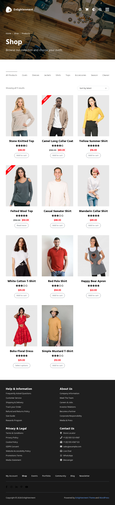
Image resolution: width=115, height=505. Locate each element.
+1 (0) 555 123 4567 (71, 437)
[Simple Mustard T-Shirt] (57, 325)
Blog (73, 476)
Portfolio (46, 476)
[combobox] (93, 88)
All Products (11, 75)
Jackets (47, 75)
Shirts (58, 75)
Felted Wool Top (21, 211)
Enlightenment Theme (85, 498)
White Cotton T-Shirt (21, 281)
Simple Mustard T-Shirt (57, 351)
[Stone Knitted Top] (21, 115)
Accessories (80, 75)
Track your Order (13, 407)
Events (34, 476)
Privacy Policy (12, 437)
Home (8, 33)
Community (60, 476)
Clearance (107, 75)
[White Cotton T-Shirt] (21, 255)
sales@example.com (72, 446)
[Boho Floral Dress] (21, 325)
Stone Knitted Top (21, 141)
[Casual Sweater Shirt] (57, 185)
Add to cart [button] (21, 155)
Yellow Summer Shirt (93, 141)
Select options (21, 365)
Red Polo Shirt (57, 281)
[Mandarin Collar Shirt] (93, 185)
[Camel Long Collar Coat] (57, 115)
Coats (24, 75)
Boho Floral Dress (21, 351)
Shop (16, 33)
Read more (21, 225)
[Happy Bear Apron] (93, 255)
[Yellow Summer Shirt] (93, 115)
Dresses (35, 75)
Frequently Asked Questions (18, 393)
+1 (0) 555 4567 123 (71, 442)
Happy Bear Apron (93, 281)
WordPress (104, 498)
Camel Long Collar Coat (57, 141)
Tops (68, 75)
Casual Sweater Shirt (57, 211)
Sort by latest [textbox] (85, 88)
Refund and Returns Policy (18, 411)
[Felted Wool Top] (21, 185)
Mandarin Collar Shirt (93, 211)
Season (94, 75)
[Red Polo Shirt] (57, 255)
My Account (12, 476)
